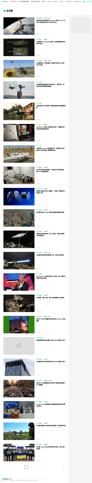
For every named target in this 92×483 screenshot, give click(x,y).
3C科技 (39, 124)
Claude (48, 1)
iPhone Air (54, 1)
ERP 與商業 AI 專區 (35, 1)
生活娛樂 (45, 380)
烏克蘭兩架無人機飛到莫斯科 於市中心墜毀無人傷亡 (50, 361)
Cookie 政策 (34, 480)
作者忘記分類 (40, 337)
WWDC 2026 (14, 1)
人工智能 (40, 82)
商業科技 (40, 39)
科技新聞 (45, 167)
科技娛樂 (40, 18)
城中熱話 (50, 380)
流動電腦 (45, 124)
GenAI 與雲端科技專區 (24, 1)
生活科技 (45, 18)
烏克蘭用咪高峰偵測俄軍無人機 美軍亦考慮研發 (50, 255)
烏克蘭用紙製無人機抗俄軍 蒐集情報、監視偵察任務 (50, 425)
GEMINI (43, 1)
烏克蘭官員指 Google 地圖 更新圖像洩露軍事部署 (50, 212)
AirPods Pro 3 (78, 1)
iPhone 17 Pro (69, 1)
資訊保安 (45, 39)
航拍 (49, 18)
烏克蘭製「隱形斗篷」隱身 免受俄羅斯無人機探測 (50, 297)
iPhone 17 (61, 1)
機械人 (49, 60)
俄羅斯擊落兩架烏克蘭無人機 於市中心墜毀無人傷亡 (50, 340)
